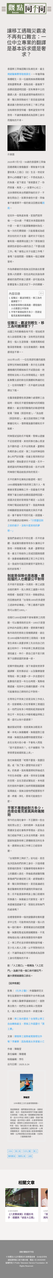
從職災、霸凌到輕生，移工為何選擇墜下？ (26, 300)
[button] (40, 293)
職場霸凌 (11, 1156)
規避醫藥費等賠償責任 (19, 74)
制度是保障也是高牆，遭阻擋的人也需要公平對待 (26, 307)
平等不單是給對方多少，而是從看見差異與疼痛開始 (26, 314)
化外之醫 (27, 1151)
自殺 (30, 1156)
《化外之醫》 (20, 991)
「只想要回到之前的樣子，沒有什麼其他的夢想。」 (25, 525)
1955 (10, 1151)
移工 (35, 1151)
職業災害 (21, 1156)
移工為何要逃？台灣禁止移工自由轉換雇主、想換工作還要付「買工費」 (26, 1024)
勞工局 (18, 1151)
